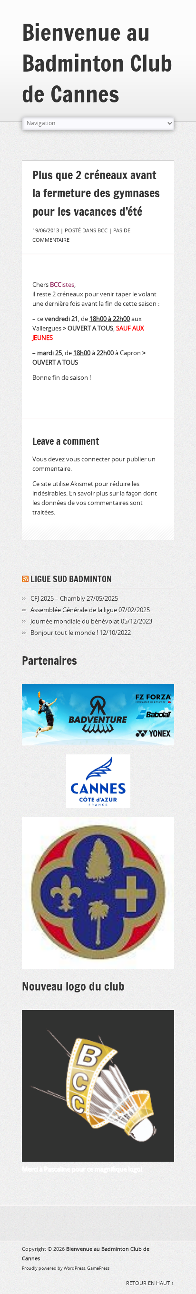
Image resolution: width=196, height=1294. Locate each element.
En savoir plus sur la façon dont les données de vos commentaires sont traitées (94, 503)
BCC (103, 231)
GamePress (98, 1268)
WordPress (74, 1268)
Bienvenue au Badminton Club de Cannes (97, 63)
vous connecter (88, 459)
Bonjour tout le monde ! (64, 632)
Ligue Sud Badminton (71, 579)
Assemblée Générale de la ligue (73, 610)
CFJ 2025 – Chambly (57, 598)
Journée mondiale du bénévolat (74, 621)
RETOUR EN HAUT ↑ (150, 1283)
